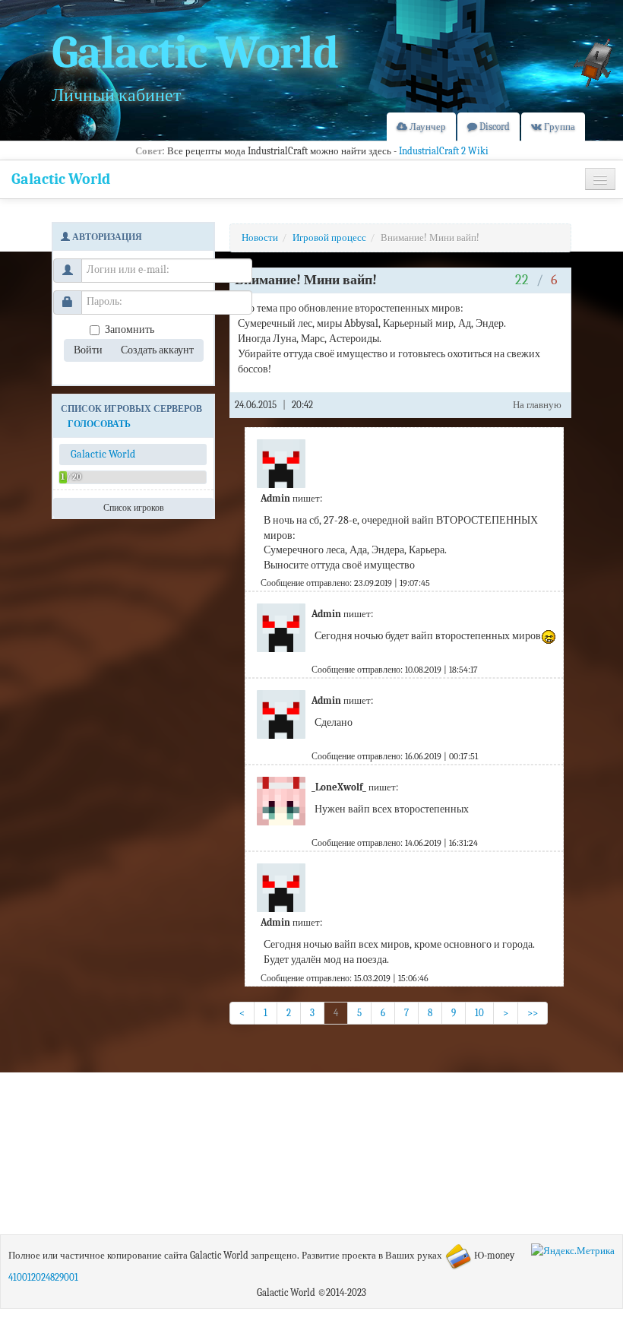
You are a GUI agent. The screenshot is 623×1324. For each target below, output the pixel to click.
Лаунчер (426, 126)
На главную (537, 404)
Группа (558, 126)
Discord (493, 126)
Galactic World (60, 179)
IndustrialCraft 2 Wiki (444, 151)
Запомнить (129, 329)
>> (532, 1012)
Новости (260, 237)
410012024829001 (43, 1277)
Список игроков (133, 507)
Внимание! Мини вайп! (430, 237)
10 (479, 1012)
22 (523, 280)
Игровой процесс (329, 237)
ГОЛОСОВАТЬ (99, 424)
